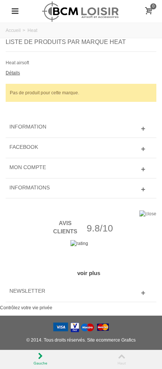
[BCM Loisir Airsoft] (81, 11)
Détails (13, 73)
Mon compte (27, 167)
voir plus (88, 273)
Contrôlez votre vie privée (26, 307)
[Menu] (15, 11)
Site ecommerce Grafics (111, 340)
